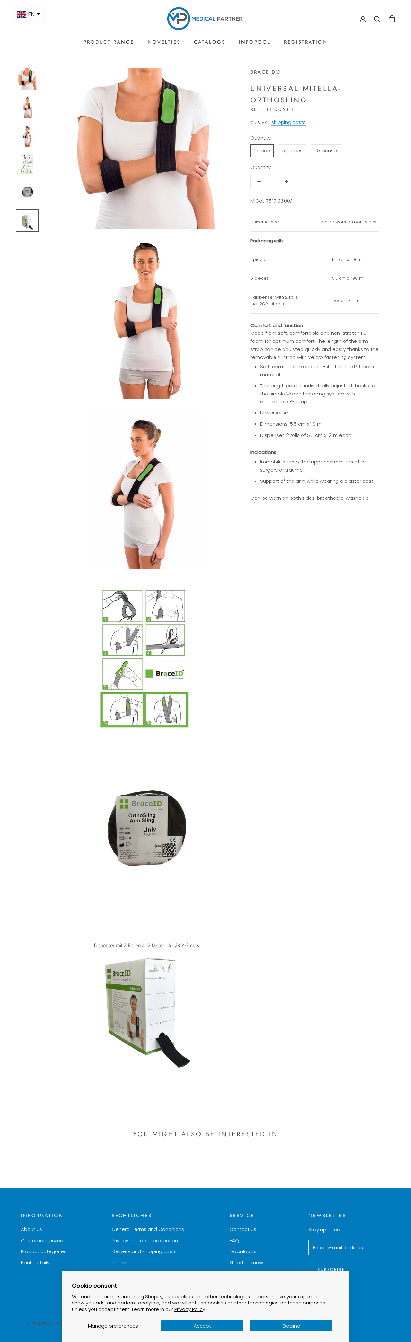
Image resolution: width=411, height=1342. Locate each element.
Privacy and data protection (145, 1240)
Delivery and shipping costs (144, 1251)
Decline (291, 1325)
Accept (202, 1325)
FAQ (234, 1240)
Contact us (243, 1229)
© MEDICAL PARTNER (53, 1323)
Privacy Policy (189, 1309)
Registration (306, 42)
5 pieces (292, 150)
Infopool (255, 42)
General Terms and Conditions (148, 1229)
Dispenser (326, 150)
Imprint (120, 1262)
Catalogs (209, 42)
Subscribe (331, 1270)
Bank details (35, 1262)
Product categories (43, 1251)
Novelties (164, 42)
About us (31, 1229)
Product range (108, 42)
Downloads (243, 1251)
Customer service (42, 1240)
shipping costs (288, 122)
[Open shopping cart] (392, 18)
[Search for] (377, 18)
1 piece (262, 150)
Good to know (246, 1262)
